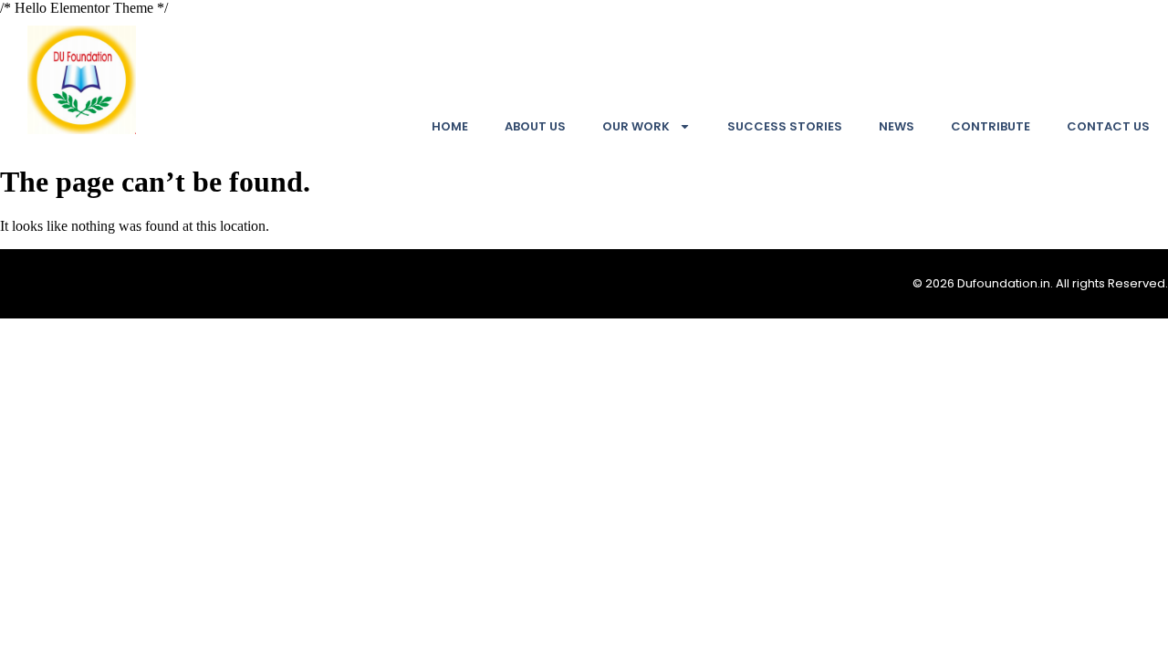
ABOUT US (535, 126)
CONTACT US (1108, 126)
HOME (450, 126)
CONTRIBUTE (990, 126)
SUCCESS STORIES (784, 126)
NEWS (896, 126)
